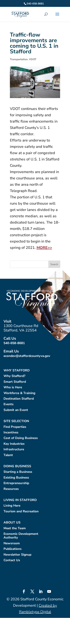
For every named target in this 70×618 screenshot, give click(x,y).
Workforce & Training (19, 393)
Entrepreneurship (16, 483)
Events (8, 404)
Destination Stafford (19, 399)
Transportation (19, 59)
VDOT (32, 59)
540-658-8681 (14, 343)
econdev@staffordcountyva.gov (27, 356)
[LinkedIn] (41, 592)
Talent (8, 455)
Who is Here (13, 387)
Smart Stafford (15, 382)
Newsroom (12, 543)
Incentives (11, 433)
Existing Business (16, 478)
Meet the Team (15, 528)
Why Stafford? (14, 376)
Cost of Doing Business (21, 438)
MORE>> (44, 247)
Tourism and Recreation (21, 511)
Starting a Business (18, 472)
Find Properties (15, 427)
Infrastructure (14, 449)
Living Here (12, 506)
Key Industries (14, 444)
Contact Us (12, 560)
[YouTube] (49, 592)
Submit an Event (16, 410)
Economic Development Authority (21, 536)
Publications (12, 549)
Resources (11, 489)
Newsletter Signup (17, 555)
